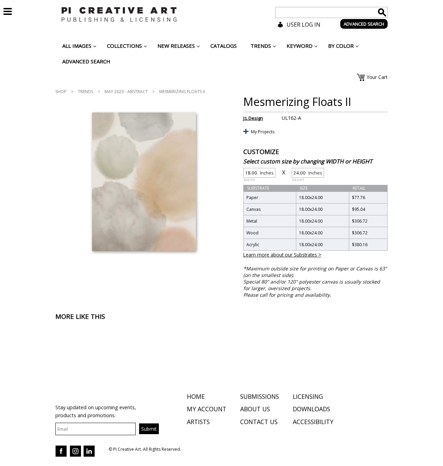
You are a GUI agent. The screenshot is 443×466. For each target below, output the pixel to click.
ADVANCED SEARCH (364, 24)
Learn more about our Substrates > (282, 254)
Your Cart (377, 77)
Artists (198, 422)
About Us (255, 409)
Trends (85, 92)
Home (196, 396)
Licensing (308, 396)
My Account (206, 409)
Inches (259, 174)
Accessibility (313, 422)
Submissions (259, 396)
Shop (60, 92)
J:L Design (253, 118)
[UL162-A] (143, 182)
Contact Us (259, 422)
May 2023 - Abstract (126, 92)
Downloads (311, 409)
